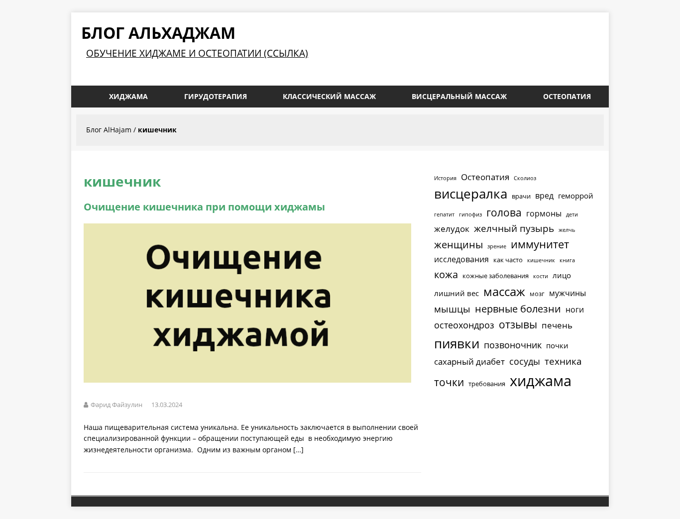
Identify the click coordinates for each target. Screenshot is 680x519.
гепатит (444, 214)
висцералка (470, 194)
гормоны (544, 213)
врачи (521, 196)
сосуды (524, 361)
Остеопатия (567, 96)
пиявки (456, 343)
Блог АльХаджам (158, 32)
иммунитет (540, 244)
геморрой (575, 196)
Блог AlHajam (108, 129)
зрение (496, 246)
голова (504, 212)
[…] (298, 449)
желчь (567, 229)
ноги (575, 309)
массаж (504, 292)
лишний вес (456, 293)
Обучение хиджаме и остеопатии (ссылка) (197, 53)
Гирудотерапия (215, 96)
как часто (508, 259)
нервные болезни (518, 308)
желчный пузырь (514, 228)
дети (572, 214)
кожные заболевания (495, 275)
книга (567, 260)
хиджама (540, 381)
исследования (461, 259)
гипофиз (470, 214)
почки (557, 345)
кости (540, 276)
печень (557, 325)
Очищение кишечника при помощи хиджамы (204, 206)
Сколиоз (525, 178)
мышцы (452, 309)
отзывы (518, 324)
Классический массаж (329, 96)
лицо (562, 275)
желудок (451, 228)
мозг (537, 293)
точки (449, 382)
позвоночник (513, 345)
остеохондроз (464, 325)
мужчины (567, 293)
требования (486, 383)
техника (563, 361)
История (445, 178)
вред (544, 195)
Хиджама (128, 96)
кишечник (541, 260)
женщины (458, 244)
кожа (446, 274)
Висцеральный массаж (459, 96)
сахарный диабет (469, 361)
